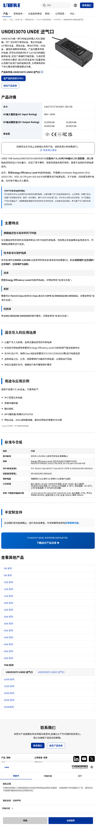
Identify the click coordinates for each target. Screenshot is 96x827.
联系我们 (86, 5)
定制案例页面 (71, 522)
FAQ (72, 13)
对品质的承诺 (35, 13)
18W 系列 (8, 602)
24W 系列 (8, 609)
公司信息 (59, 13)
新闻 (47, 13)
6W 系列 (8, 575)
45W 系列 (8, 630)
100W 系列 (9, 679)
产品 (5, 13)
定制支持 (18, 13)
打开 (42, 72)
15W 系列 (8, 596)
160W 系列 (9, 693)
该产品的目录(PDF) (13, 78)
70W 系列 (9, 665)
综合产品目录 (10, 85)
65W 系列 (8, 651)
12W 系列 (8, 589)
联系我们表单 (50, 150)
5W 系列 (8, 568)
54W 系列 (8, 637)
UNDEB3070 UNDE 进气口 (51, 672)
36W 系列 (8, 623)
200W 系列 (9, 700)
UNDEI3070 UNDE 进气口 (19, 672)
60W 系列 (8, 644)
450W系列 (9, 706)
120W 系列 (9, 686)
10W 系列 (8, 582)
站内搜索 (43, 5)
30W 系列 (8, 616)
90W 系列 (8, 658)
